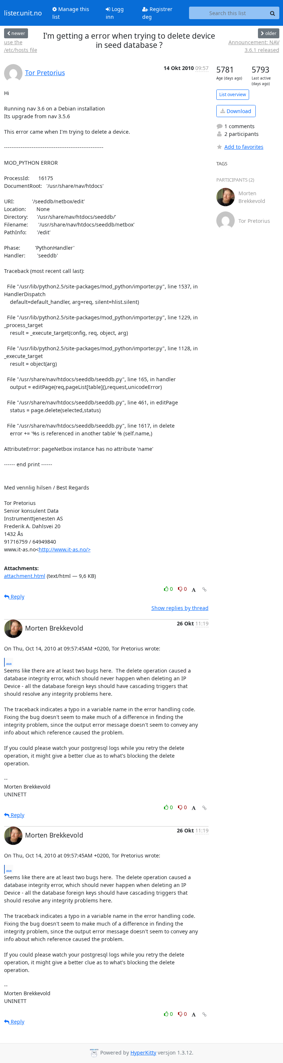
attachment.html (24, 575)
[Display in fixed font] (194, 590)
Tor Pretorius (45, 72)
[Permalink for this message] (204, 589)
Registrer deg (157, 13)
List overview (232, 94)
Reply (16, 596)
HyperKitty (143, 1052)
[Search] (272, 13)
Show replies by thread (180, 607)
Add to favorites (243, 146)
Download (238, 111)
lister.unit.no (23, 12)
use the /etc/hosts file (20, 46)
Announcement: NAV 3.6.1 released (253, 46)
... (9, 662)
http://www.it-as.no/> (65, 549)
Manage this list (70, 13)
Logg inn (115, 13)
